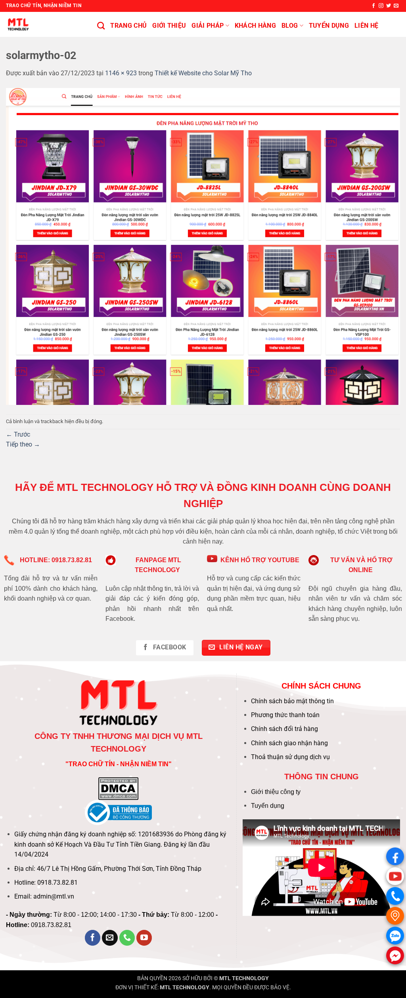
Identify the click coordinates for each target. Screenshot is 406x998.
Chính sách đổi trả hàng (284, 729)
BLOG (290, 25)
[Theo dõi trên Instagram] (381, 6)
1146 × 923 (121, 73)
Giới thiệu (169, 25)
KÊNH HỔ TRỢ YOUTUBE (259, 560)
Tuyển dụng (267, 805)
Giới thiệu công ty (276, 791)
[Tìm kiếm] (101, 25)
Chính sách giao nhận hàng (289, 743)
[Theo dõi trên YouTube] (144, 938)
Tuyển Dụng (329, 25)
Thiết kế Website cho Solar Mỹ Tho (203, 73)
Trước (18, 434)
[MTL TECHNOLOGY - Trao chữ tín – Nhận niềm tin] (45, 24)
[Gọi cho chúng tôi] (127, 938)
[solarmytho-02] (203, 246)
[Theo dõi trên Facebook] (373, 6)
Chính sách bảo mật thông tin (292, 701)
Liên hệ (366, 25)
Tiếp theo (23, 444)
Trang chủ (128, 25)
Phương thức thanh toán (285, 715)
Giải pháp (208, 25)
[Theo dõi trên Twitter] (388, 6)
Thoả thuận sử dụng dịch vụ (290, 757)
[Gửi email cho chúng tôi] (396, 6)
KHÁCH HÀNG (255, 25)
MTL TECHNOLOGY (244, 978)
